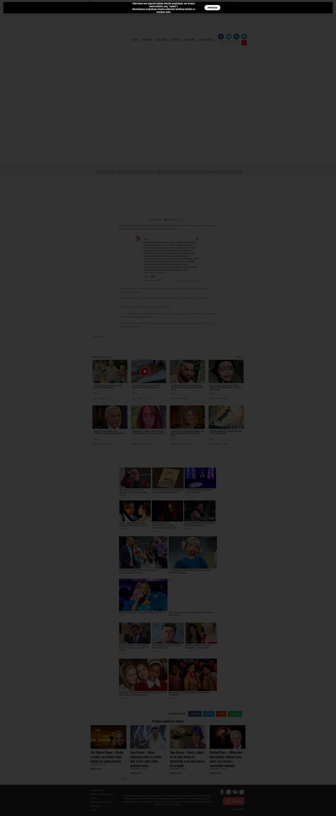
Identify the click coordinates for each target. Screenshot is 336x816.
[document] (168, 408)
